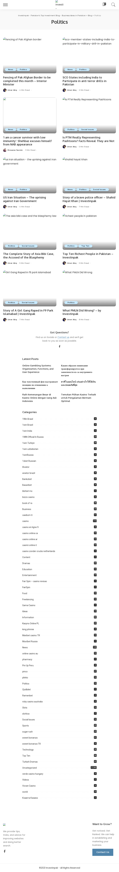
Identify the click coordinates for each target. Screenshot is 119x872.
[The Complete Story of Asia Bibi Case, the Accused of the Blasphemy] (29, 232)
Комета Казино (30, 798)
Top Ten (85, 246)
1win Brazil (27, 425)
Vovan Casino (29, 786)
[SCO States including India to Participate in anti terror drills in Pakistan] (89, 55)
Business (26, 509)
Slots (24, 707)
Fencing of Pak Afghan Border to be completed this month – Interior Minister (27, 81)
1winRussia (27, 455)
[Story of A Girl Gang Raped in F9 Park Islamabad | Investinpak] (29, 288)
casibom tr (27, 515)
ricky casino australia (32, 701)
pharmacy (27, 659)
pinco (25, 671)
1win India (27, 431)
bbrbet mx (27, 491)
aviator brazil (28, 473)
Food (24, 593)
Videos (25, 780)
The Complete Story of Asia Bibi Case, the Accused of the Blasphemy (28, 255)
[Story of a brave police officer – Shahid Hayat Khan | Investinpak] (89, 175)
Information (28, 617)
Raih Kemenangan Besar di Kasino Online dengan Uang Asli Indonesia (39, 397)
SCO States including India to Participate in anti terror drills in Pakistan (84, 81)
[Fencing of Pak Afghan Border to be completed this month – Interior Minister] (29, 55)
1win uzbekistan (30, 449)
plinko (25, 677)
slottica (25, 713)
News (10, 69)
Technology (28, 749)
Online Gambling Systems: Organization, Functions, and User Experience (37, 368)
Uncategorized (29, 768)
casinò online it (29, 545)
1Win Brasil (27, 419)
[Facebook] (59, 346)
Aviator (25, 467)
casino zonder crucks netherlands (38, 551)
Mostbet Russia (29, 641)
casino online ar (29, 539)
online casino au (30, 653)
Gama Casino (28, 605)
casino (25, 521)
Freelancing (28, 599)
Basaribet (27, 485)
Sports (25, 725)
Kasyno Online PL (30, 623)
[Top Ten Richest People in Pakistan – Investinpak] (89, 232)
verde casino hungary (32, 774)
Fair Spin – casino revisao (34, 581)
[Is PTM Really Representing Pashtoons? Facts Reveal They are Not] (89, 115)
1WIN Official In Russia (33, 437)
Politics (23, 69)
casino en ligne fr (30, 527)
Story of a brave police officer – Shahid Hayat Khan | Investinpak (89, 199)
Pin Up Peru (28, 665)
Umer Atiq (12, 90)
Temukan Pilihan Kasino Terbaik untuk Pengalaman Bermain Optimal (78, 397)
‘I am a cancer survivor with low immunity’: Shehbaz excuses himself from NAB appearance (27, 141)
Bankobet (27, 479)
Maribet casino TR (31, 635)
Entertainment (29, 575)
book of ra (27, 503)
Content (26, 557)
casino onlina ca (30, 533)
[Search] (112, 4)
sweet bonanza (29, 737)
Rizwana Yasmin (15, 150)
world (25, 792)
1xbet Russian (29, 461)
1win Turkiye (28, 443)
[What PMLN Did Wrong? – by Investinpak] (89, 288)
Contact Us (102, 852)
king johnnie (28, 629)
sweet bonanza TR (31, 744)
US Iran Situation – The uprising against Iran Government (24, 199)
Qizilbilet (26, 689)
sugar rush (27, 731)
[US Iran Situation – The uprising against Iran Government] (29, 175)
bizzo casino (28, 497)
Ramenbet (27, 695)
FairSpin (26, 587)
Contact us (63, 337)
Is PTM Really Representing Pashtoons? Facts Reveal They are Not (88, 139)
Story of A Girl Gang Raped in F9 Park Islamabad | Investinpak (28, 312)
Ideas (25, 611)
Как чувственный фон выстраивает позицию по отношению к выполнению (40, 384)
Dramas (26, 563)
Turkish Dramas (30, 762)
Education (27, 569)
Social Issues (87, 129)
